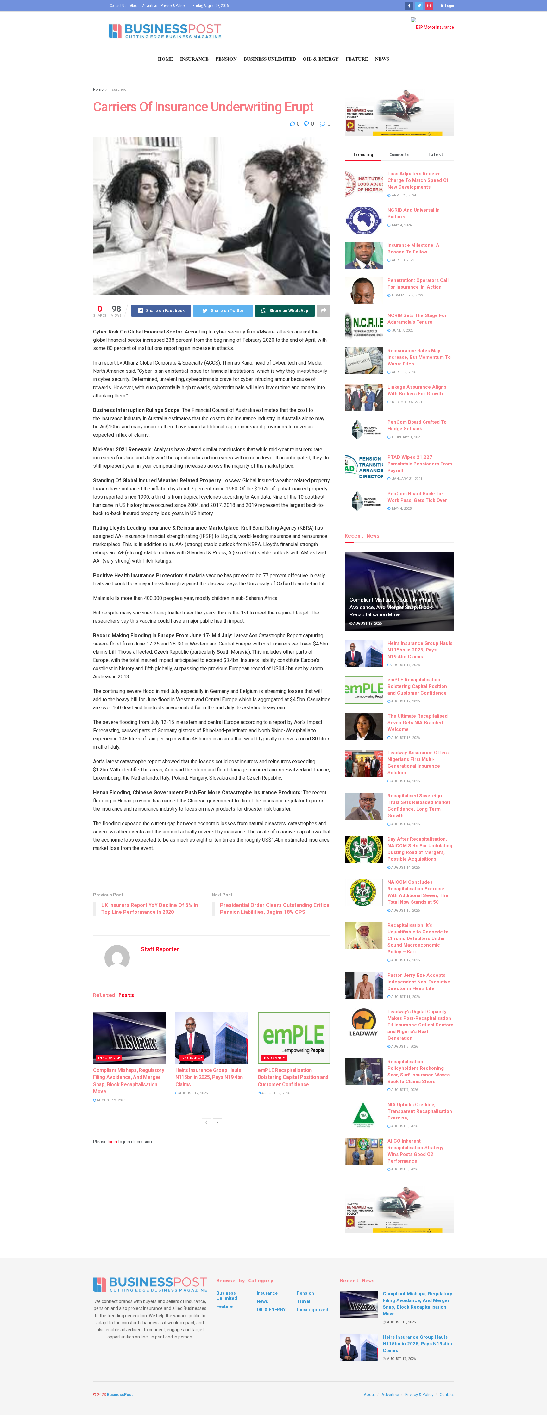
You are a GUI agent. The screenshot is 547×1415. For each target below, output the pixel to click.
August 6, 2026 (404, 1126)
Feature (357, 58)
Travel (303, 1301)
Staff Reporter (160, 949)
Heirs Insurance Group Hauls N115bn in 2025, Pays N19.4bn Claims (209, 1077)
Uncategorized (312, 1309)
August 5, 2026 (404, 1169)
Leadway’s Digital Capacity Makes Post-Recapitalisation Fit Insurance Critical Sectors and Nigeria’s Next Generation (420, 1025)
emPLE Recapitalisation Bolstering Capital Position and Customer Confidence (293, 1077)
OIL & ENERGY (321, 58)
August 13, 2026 (405, 910)
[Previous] (206, 1122)
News (382, 58)
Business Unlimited (270, 58)
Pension (226, 58)
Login (449, 5)
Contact (447, 1394)
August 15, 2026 (405, 738)
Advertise (149, 5)
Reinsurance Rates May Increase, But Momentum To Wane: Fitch (419, 357)
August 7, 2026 (404, 1090)
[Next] (217, 1122)
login (112, 1141)
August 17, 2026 (193, 1093)
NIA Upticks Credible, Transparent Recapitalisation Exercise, (419, 1111)
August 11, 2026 (405, 997)
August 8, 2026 (404, 1046)
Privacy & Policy (173, 5)
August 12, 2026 (405, 960)
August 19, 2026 (110, 1100)
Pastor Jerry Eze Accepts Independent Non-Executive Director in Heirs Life (418, 981)
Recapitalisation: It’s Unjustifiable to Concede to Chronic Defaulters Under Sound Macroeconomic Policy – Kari (418, 938)
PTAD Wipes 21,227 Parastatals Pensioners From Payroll (419, 463)
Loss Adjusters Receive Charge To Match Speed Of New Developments (418, 180)
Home (165, 58)
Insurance (194, 58)
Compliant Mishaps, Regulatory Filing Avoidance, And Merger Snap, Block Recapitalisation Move (392, 607)
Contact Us (118, 5)
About (134, 5)
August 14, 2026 (405, 781)
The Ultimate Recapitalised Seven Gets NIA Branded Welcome (417, 722)
